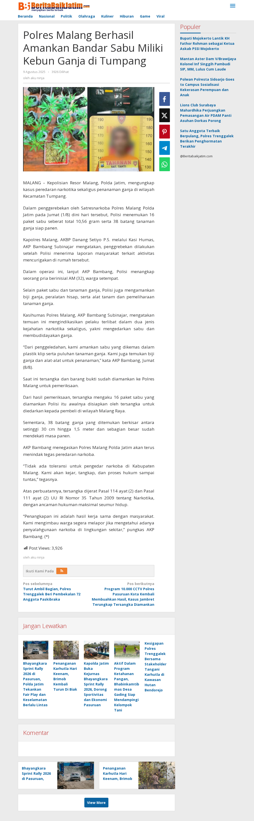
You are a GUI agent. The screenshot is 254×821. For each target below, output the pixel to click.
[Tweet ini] (164, 115)
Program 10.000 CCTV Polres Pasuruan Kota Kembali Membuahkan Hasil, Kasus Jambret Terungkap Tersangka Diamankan (123, 594)
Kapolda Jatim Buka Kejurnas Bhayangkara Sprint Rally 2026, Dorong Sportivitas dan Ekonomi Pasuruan (96, 684)
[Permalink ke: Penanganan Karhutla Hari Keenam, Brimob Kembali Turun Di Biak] (66, 650)
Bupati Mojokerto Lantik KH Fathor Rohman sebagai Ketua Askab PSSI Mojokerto (207, 43)
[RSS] (61, 571)
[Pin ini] (164, 132)
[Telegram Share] (164, 148)
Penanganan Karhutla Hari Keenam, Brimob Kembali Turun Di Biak (117, 778)
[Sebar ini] (164, 99)
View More (96, 802)
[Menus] (232, 6)
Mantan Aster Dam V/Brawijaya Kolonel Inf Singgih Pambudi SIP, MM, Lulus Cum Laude (208, 63)
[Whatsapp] (164, 164)
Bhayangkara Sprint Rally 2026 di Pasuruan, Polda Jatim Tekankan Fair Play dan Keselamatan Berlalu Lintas (35, 684)
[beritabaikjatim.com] (54, 5)
